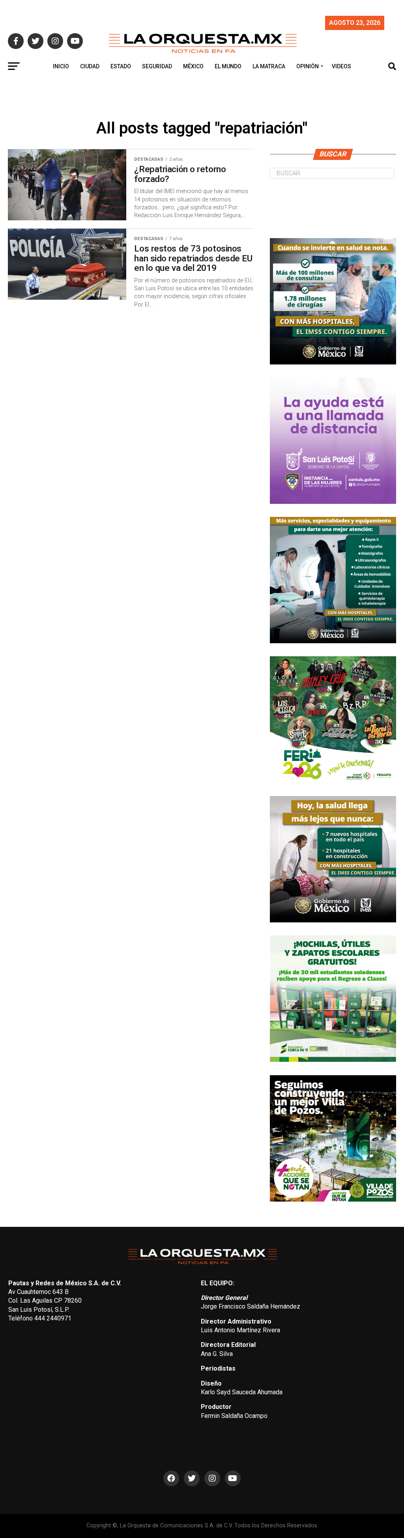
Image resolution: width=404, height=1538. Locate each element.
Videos (341, 66)
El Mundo (228, 66)
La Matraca (268, 66)
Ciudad (89, 66)
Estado (120, 66)
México (193, 66)
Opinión (307, 66)
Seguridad (157, 66)
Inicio (61, 66)
